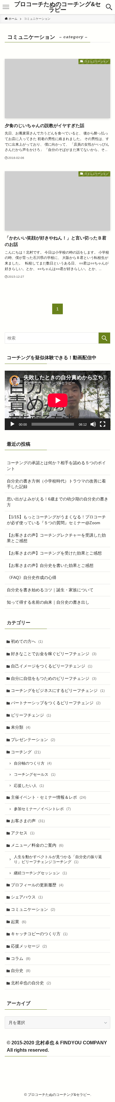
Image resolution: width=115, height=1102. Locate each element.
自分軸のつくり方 (33, 763)
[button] (109, 7)
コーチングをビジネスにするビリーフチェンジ (58, 690)
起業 (18, 921)
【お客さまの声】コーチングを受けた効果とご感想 (54, 553)
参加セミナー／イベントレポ (42, 809)
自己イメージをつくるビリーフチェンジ (51, 666)
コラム (20, 958)
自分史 (20, 970)
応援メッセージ (29, 946)
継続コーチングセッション (40, 873)
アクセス (22, 832)
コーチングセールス (34, 775)
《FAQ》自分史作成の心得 (31, 577)
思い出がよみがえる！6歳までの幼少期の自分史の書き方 (57, 502)
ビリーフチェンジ (31, 715)
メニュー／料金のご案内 (37, 845)
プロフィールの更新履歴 (37, 885)
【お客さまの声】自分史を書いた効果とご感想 (50, 565)
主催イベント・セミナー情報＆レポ (48, 797)
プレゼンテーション (33, 739)
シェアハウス (27, 897)
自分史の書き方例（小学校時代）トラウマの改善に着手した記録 (56, 484)
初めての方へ (27, 641)
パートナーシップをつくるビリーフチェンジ (56, 702)
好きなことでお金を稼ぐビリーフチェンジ (53, 653)
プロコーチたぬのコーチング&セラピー (57, 7)
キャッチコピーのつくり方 (39, 933)
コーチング (26, 752)
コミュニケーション (33, 909)
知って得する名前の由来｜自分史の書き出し (48, 602)
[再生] (12, 424)
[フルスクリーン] (103, 424)
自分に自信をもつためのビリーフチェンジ (53, 678)
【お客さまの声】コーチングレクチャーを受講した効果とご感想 (56, 538)
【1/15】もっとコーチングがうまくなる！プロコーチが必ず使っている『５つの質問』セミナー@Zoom (56, 520)
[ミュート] (93, 424)
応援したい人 (29, 786)
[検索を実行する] (104, 338)
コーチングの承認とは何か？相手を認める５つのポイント (56, 465)
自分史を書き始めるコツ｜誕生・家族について (50, 589)
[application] (58, 400)
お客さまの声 (28, 820)
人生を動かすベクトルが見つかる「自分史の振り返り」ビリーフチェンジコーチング (58, 859)
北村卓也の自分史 (31, 983)
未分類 (20, 727)
